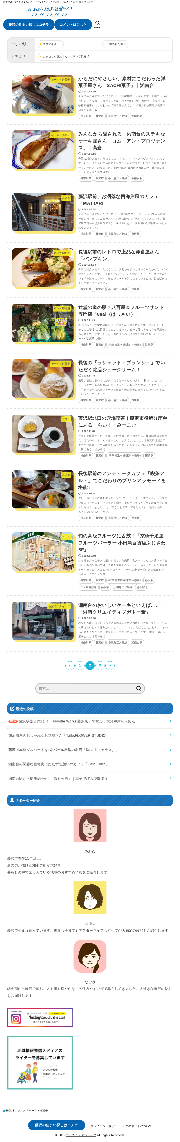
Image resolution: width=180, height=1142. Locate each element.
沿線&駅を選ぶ (117, 44)
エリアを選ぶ (51, 44)
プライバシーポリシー (105, 1126)
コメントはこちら (73, 24)
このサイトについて (139, 1126)
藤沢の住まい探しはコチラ (29, 24)
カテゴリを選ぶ (52, 56)
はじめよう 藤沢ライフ (81, 1135)
